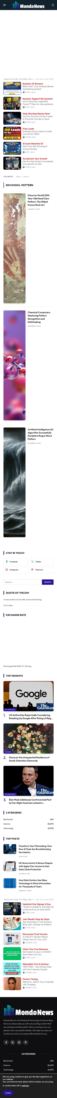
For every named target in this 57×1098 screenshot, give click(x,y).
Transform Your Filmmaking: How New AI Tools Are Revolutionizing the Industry (35, 849)
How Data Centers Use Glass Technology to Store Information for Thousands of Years (35, 883)
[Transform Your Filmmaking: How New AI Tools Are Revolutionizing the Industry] (9, 849)
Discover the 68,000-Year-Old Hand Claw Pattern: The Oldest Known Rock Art (39, 200)
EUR (19, 666)
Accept (8, 1093)
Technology (10, 709)
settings (25, 1085)
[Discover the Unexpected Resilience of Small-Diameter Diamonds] (28, 738)
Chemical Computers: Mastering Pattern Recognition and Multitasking (39, 317)
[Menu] (4, 5)
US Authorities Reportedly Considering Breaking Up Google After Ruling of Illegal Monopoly (31, 718)
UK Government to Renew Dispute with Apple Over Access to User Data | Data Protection (36, 866)
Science (8, 752)
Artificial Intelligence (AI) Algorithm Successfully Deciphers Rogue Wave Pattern (40, 434)
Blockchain (8, 819)
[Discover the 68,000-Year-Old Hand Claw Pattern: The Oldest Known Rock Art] (14, 248)
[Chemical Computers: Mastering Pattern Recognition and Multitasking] (14, 365)
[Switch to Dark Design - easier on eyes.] (52, 5)
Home (18, 176)
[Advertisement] (28, 43)
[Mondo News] (28, 5)
